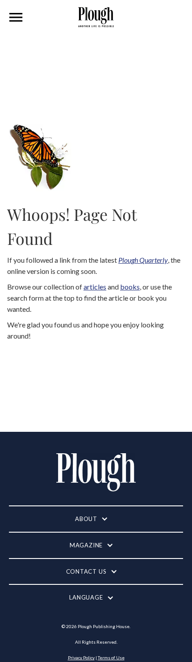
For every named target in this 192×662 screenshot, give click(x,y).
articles (94, 286)
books (130, 286)
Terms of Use (111, 657)
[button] (16, 17)
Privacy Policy (81, 657)
